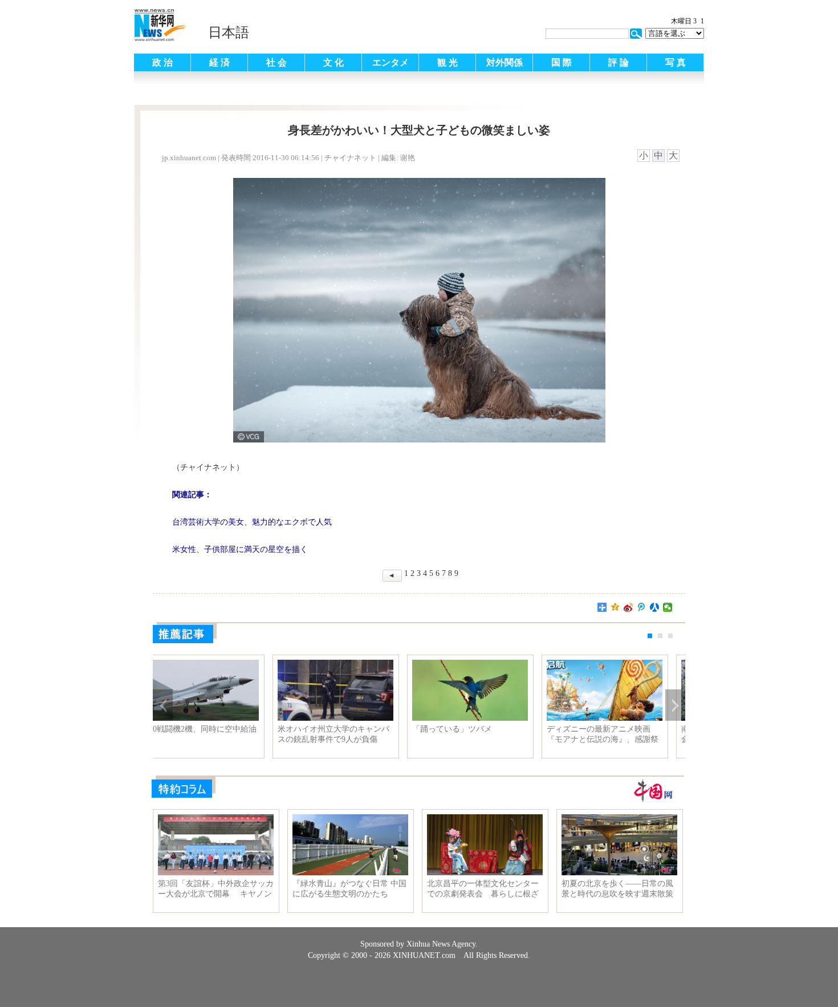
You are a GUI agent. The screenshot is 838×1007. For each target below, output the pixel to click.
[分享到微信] (668, 607)
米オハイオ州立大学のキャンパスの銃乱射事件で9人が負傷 (484, 734)
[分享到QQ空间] (615, 607)
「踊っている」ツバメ (602, 729)
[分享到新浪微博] (628, 607)
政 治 (162, 62)
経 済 (219, 62)
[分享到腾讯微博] (641, 607)
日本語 (228, 32)
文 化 (333, 62)
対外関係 (504, 62)
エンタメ (390, 62)
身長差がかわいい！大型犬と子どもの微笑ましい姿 (215, 734)
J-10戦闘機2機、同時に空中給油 (350, 729)
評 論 (618, 62)
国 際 (561, 62)
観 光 (447, 62)
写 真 (675, 62)
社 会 (276, 62)
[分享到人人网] (655, 607)
